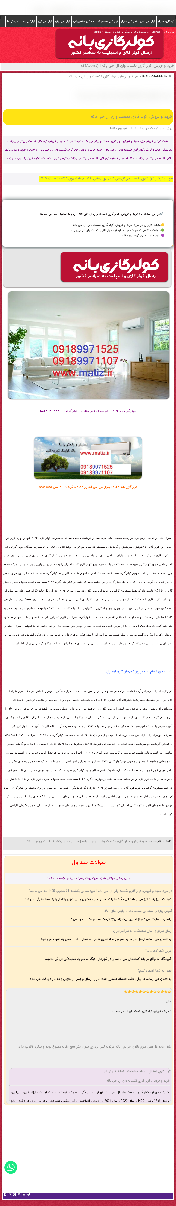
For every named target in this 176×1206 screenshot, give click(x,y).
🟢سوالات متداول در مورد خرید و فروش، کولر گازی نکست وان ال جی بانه (117, 230)
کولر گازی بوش (62, 21)
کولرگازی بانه (29, 21)
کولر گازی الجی (147, 21)
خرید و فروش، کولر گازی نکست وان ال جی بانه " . (141, 1011)
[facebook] (5, 1195)
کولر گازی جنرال (129, 21)
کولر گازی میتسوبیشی (84, 21)
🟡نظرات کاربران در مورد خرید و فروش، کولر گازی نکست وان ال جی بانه (118, 225)
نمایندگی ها (13, 21)
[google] (14, 1195)
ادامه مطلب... (162, 841)
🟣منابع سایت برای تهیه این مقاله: (142, 235)
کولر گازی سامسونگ (108, 21)
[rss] (19, 1195)
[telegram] (28, 1195)
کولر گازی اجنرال (166, 21)
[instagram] (24, 1195)
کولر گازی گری (45, 21)
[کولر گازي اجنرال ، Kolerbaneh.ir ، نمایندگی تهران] (109, 59)
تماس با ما (168, 32)
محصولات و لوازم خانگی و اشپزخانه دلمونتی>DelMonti (121, 32)
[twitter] (9, 1195)
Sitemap (156, 32)
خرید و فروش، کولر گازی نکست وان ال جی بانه (136, 1092)
